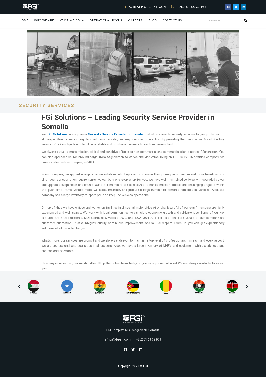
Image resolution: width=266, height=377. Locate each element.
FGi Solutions (57, 134)
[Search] (245, 20)
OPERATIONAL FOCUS (106, 20)
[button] (19, 286)
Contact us (172, 20)
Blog (153, 20)
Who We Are (44, 20)
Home (24, 20)
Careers (135, 20)
